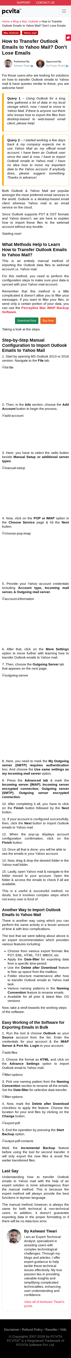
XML (63, 1329)
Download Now (26, 320)
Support (24, 2)
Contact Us (45, 2)
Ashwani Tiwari (22, 65)
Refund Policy (32, 1329)
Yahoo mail (30, 32)
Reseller (51, 1329)
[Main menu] (64, 11)
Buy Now (48, 320)
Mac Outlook (11, 32)
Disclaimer (11, 1329)
